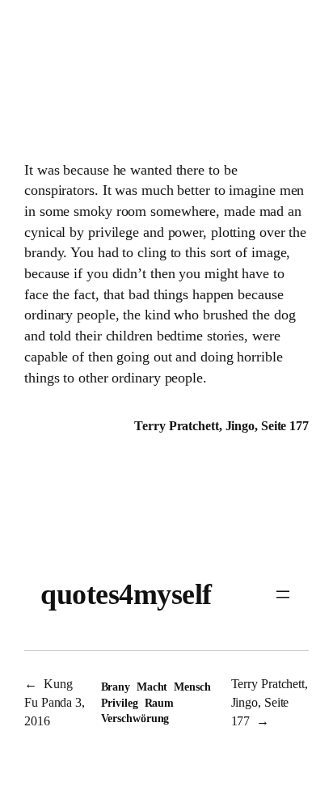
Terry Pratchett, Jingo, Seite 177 (269, 702)
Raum (160, 703)
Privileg (119, 703)
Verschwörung (135, 718)
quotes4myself (126, 594)
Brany (116, 687)
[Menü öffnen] (283, 594)
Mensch (192, 687)
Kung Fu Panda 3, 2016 (54, 702)
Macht (152, 687)
